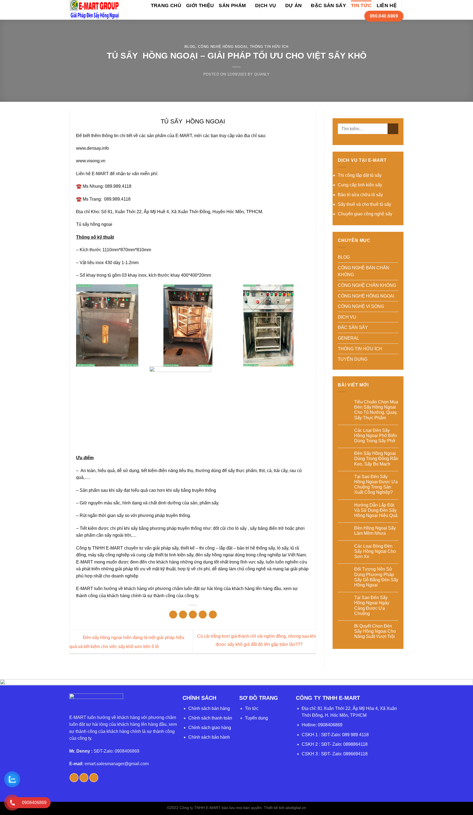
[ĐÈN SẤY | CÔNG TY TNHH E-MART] (95, 10)
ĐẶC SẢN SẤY (328, 5)
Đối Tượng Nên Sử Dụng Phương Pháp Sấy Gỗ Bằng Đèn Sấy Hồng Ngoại (376, 577)
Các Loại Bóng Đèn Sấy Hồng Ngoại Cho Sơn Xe (375, 551)
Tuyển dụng (256, 718)
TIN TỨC (361, 5)
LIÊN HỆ (387, 5)
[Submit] (393, 128)
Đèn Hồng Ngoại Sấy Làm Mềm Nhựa (375, 531)
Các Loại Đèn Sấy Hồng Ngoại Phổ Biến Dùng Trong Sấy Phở (375, 435)
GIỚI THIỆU (200, 5)
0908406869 (330, 724)
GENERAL (348, 338)
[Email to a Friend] (192, 614)
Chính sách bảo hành (209, 737)
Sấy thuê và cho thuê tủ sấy (364, 204)
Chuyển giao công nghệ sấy (365, 214)
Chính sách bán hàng (209, 708)
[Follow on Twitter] (83, 777)
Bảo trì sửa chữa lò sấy (360, 194)
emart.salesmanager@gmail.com (117, 763)
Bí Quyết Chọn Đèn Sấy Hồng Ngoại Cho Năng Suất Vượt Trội (375, 631)
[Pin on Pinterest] (202, 614)
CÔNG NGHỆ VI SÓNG (361, 306)
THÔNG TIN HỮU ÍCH (269, 47)
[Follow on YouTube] (93, 777)
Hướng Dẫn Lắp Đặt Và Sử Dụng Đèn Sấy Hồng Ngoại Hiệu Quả (375, 510)
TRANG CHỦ (166, 5)
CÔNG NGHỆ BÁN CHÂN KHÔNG (363, 271)
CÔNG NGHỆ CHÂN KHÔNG (367, 285)
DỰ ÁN (293, 5)
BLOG (189, 47)
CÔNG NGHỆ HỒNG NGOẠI (222, 47)
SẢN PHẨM (232, 5)
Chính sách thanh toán (210, 718)
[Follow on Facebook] (74, 777)
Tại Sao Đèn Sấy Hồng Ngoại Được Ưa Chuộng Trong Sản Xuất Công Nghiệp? (376, 484)
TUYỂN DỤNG (352, 359)
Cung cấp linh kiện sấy (360, 185)
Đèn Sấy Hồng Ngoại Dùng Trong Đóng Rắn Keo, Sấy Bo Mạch (376, 458)
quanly (262, 74)
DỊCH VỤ (265, 5)
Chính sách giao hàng (209, 727)
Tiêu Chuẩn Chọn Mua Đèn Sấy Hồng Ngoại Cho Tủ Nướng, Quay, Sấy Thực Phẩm (376, 410)
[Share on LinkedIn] (212, 614)
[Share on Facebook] (173, 614)
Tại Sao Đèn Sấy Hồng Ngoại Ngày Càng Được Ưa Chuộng (371, 605)
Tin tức (251, 708)
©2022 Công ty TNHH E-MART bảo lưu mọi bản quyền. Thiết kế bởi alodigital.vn (236, 807)
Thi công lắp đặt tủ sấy (360, 175)
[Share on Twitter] (183, 614)
